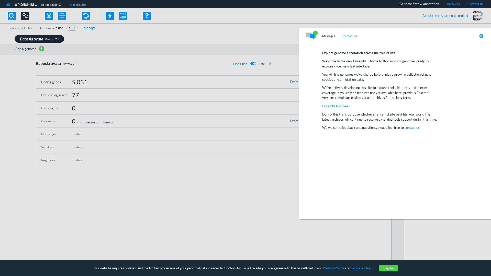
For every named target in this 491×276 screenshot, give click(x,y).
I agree (388, 268)
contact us (412, 127)
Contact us (350, 36)
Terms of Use (360, 268)
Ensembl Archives (335, 106)
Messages (328, 36)
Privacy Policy (333, 268)
